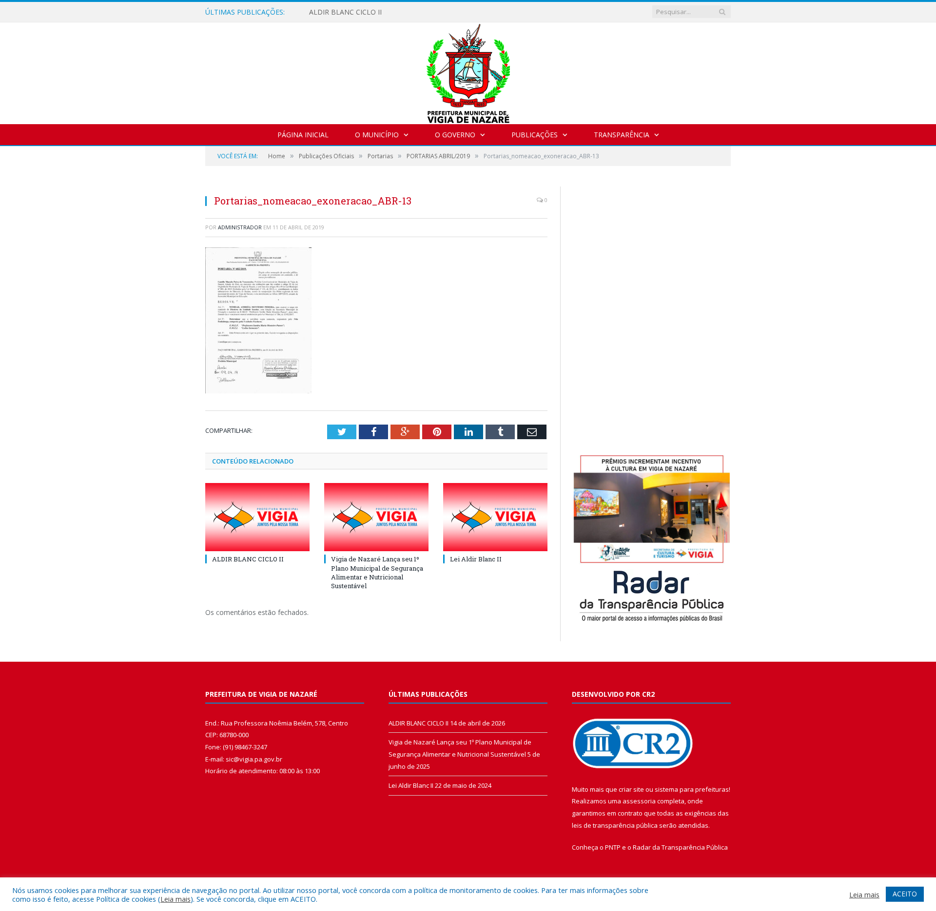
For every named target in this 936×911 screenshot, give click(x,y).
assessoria (639, 801)
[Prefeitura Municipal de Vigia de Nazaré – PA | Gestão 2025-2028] (468, 70)
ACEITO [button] (905, 893)
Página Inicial (303, 134)
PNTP (613, 847)
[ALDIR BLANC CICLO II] (257, 517)
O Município (377, 134)
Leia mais (175, 899)
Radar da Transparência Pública (680, 847)
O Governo (455, 134)
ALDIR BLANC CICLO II (345, 12)
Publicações (534, 134)
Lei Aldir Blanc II (476, 559)
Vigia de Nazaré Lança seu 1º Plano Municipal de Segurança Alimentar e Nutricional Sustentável (377, 572)
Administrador (240, 227)
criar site (631, 789)
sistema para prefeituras (692, 789)
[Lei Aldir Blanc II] (495, 517)
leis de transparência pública (615, 825)
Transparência (621, 134)
